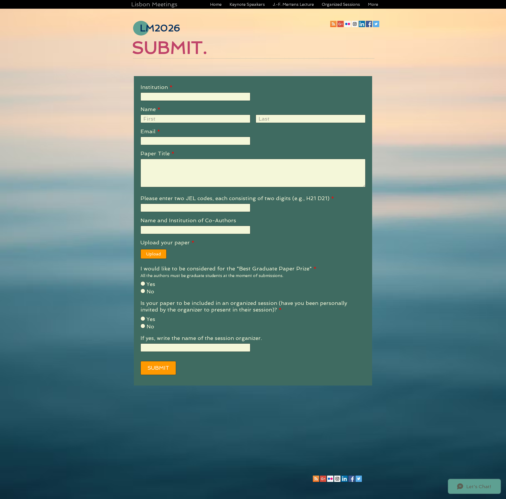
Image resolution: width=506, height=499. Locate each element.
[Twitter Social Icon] (376, 24)
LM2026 (160, 28)
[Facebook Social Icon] (369, 24)
